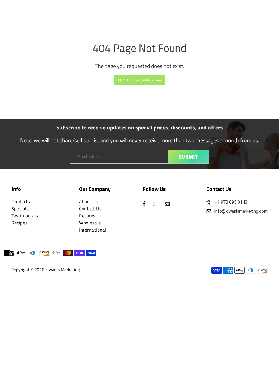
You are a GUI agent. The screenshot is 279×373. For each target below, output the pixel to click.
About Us (88, 201)
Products (20, 201)
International (92, 229)
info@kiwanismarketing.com (241, 211)
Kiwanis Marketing (62, 269)
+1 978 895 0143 (230, 202)
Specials (20, 208)
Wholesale (90, 222)
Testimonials (24, 215)
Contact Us (90, 208)
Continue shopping (135, 80)
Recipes (19, 222)
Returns (87, 215)
